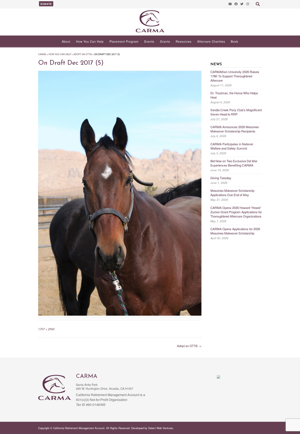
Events (149, 41)
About (66, 41)
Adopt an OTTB (189, 346)
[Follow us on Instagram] (247, 4)
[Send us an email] (230, 4)
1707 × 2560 (46, 329)
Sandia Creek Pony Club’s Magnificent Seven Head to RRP (236, 112)
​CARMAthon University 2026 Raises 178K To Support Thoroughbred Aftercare (234, 76)
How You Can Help (90, 41)
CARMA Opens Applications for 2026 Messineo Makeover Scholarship (235, 231)
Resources (183, 41)
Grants (165, 41)
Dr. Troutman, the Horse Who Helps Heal (234, 95)
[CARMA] (150, 21)
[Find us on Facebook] (236, 4)
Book (234, 41)
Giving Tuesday (220, 178)
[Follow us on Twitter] (242, 4)
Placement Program (124, 41)
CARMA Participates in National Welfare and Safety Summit (231, 146)
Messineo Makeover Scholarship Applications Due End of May (232, 192)
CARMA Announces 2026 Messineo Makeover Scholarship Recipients (234, 129)
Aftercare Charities (211, 41)
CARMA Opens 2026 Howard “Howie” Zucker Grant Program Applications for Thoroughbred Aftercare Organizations (236, 211)
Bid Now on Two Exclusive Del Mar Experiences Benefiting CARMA (233, 163)
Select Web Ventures (160, 428)
